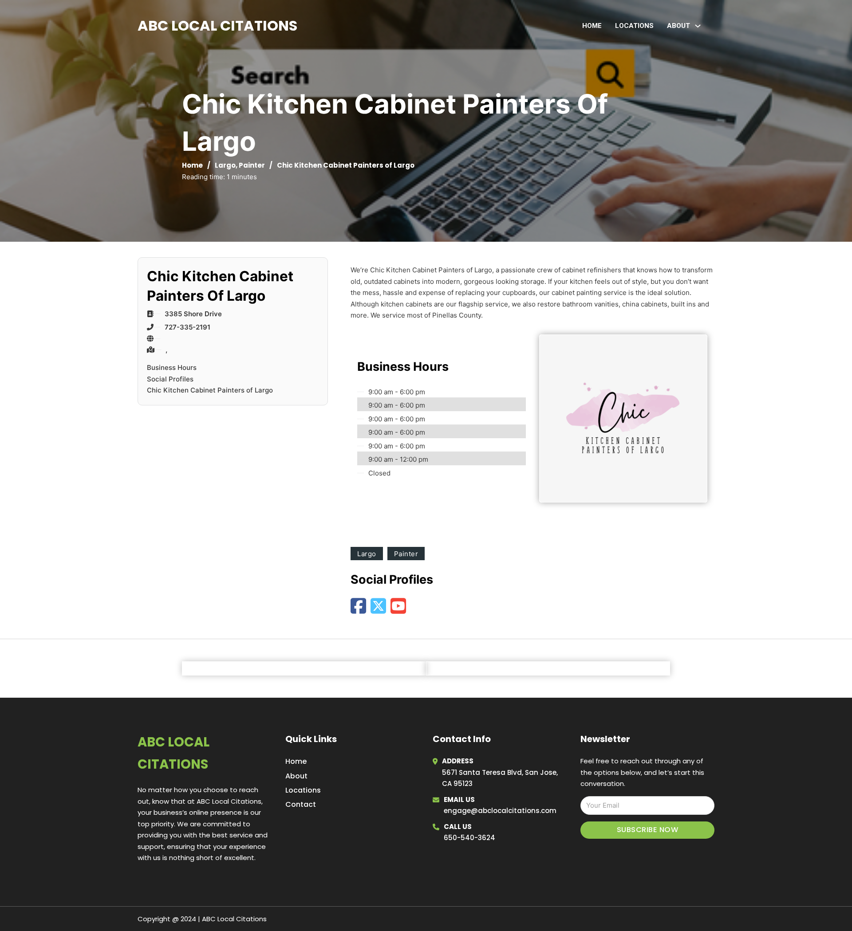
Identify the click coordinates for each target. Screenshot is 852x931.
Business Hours (172, 367)
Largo (225, 165)
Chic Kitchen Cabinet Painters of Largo (210, 390)
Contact (300, 804)
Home (592, 26)
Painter (252, 165)
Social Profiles (170, 379)
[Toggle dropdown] (697, 26)
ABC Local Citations (217, 25)
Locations (634, 26)
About (296, 776)
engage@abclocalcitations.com (500, 810)
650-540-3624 (469, 837)
